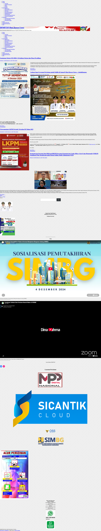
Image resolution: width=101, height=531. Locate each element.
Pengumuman (32, 69)
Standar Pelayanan (5, 22)
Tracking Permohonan (9, 16)
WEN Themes (17, 530)
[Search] (59, 199)
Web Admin (15, 60)
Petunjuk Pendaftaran (9, 9)
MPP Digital (7, 8)
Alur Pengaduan (8, 19)
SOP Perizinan (7, 14)
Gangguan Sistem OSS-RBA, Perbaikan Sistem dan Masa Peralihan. (20, 58)
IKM (3, 24)
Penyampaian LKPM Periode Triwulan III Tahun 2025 (16, 129)
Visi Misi (6, 3)
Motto (6, 5)
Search (1, 197)
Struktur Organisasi (8, 4)
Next (4, 196)
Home (3, 1)
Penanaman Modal (8, 13)
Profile (3, 2)
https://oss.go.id (92, 144)
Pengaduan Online (8, 20)
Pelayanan (6, 10)
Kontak (6, 6)
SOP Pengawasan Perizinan (10, 15)
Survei (3, 21)
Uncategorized (2, 126)
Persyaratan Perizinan (9, 11)
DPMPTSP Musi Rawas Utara (12, 27)
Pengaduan (4, 17)
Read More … (33, 68)
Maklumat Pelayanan (6, 23)
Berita (1, 195)
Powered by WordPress (4, 530)
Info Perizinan (5, 7)
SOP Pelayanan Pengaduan (10, 18)
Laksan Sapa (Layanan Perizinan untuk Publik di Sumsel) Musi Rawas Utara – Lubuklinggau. (58, 72)
